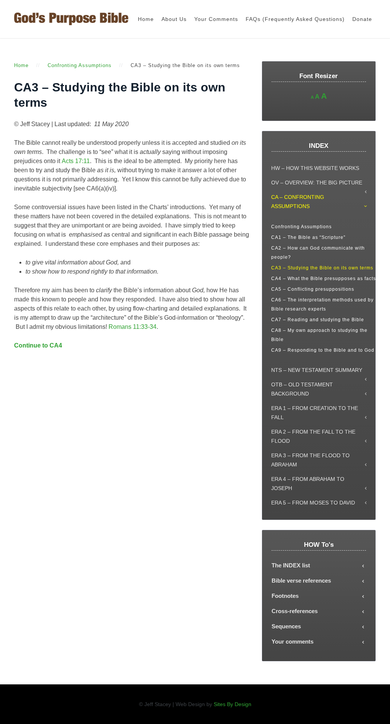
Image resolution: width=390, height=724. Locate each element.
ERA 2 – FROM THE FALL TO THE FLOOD (313, 436)
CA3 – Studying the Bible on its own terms (322, 268)
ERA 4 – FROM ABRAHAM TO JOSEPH (307, 483)
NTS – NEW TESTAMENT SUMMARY (316, 370)
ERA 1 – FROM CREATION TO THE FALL (314, 412)
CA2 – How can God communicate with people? (318, 252)
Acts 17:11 (76, 161)
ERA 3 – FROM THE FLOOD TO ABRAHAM (310, 460)
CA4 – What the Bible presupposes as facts (323, 278)
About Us (174, 19)
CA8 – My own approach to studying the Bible (319, 335)
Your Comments (216, 19)
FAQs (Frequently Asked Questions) (295, 19)
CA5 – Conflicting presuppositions (312, 289)
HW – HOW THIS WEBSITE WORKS (315, 168)
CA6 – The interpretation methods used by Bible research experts (322, 304)
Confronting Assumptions (80, 65)
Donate (362, 19)
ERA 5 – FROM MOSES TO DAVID (313, 503)
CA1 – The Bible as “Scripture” (308, 237)
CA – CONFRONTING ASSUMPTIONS (297, 201)
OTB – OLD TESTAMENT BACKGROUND (302, 389)
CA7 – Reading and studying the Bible (317, 319)
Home (146, 19)
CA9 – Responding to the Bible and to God (322, 350)
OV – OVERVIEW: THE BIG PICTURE (316, 182)
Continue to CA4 (38, 345)
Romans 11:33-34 (133, 327)
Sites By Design (232, 704)
